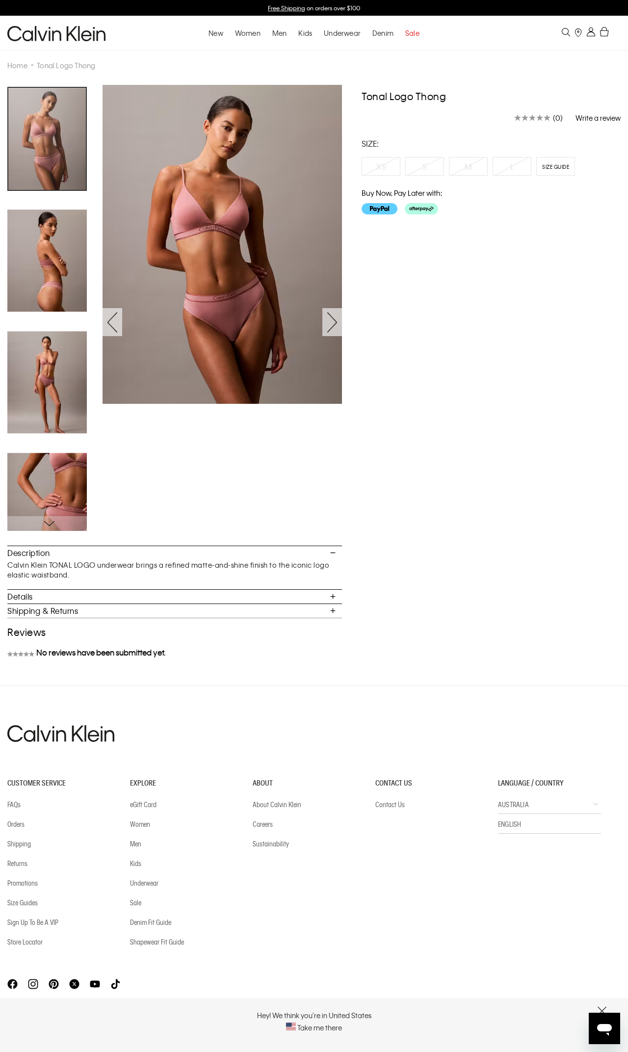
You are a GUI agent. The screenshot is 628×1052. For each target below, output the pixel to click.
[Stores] (578, 33)
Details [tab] (20, 596)
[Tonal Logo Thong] (55, 267)
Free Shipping (286, 8)
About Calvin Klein (277, 804)
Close (602, 1011)
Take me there (319, 1027)
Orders (16, 823)
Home (17, 65)
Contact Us (390, 804)
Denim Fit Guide (150, 922)
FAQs (14, 804)
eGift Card (143, 804)
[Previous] (112, 322)
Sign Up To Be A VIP (32, 922)
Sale (135, 902)
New (216, 32)
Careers (263, 823)
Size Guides (22, 902)
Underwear (342, 32)
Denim (382, 32)
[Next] (332, 322)
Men (279, 32)
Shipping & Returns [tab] (42, 610)
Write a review (598, 117)
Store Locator (25, 941)
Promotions (22, 882)
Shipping (19, 843)
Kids (305, 32)
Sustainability (271, 843)
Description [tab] (28, 553)
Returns (17, 863)
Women (248, 32)
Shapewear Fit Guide (157, 941)
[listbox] (491, 169)
